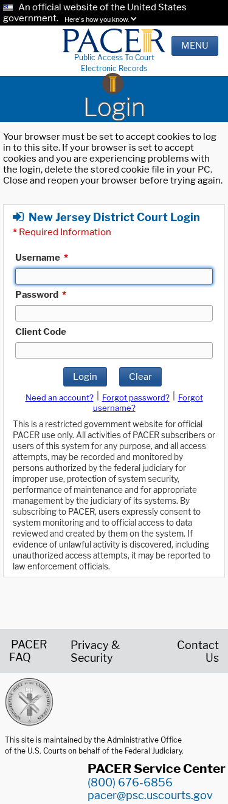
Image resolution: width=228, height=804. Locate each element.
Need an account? (60, 397)
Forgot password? (136, 397)
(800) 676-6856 (130, 782)
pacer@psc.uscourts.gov (150, 795)
